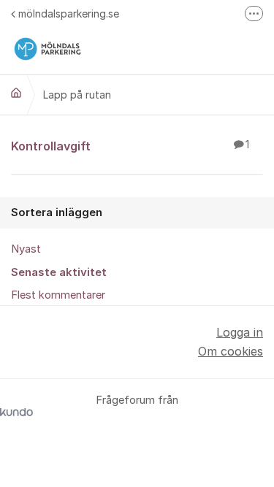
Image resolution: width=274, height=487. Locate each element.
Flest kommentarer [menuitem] (58, 295)
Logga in (239, 332)
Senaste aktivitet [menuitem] (59, 272)
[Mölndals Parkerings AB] (16, 92)
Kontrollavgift (130, 146)
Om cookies (230, 351)
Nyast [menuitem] (26, 249)
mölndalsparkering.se (68, 13)
